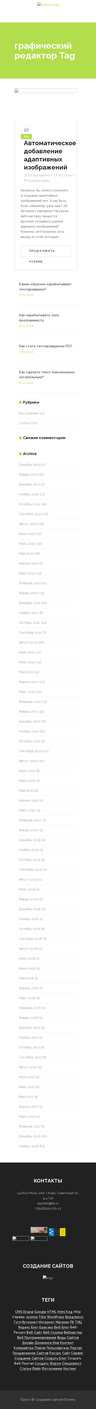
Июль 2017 (27, 1077)
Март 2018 (27, 998)
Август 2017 (28, 1067)
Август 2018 (28, 948)
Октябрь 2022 (29, 504)
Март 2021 (27, 692)
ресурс (55, 1353)
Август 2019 (28, 879)
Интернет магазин (54, 1322)
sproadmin (41, 175)
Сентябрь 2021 (30, 632)
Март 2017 (27, 1116)
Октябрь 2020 (29, 741)
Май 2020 (26, 790)
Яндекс (24, 1327)
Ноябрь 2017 (28, 1037)
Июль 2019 (27, 889)
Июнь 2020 (27, 781)
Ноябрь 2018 (29, 919)
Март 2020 (27, 810)
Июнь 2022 (27, 543)
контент (67, 1343)
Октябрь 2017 (29, 1047)
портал (76, 1348)
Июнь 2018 (27, 968)
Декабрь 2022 (30, 484)
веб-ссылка (53, 1332)
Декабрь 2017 (29, 1027)
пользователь (58, 1348)
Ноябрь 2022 (29, 494)
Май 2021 (26, 672)
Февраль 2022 (30, 583)
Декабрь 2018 (30, 909)
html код (65, 1312)
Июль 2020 (27, 771)
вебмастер (73, 1332)
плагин (40, 1348)
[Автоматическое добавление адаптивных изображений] (46, 104)
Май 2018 (26, 978)
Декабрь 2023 (30, 464)
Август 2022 (28, 524)
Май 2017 (26, 1097)
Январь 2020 (28, 830)
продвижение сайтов (30, 1353)
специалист (72, 1363)
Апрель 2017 (28, 1106)
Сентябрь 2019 (30, 869)
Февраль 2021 (30, 701)
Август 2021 (28, 642)
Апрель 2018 (28, 988)
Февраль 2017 (30, 1126)
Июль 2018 (27, 958)
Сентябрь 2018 (30, 939)
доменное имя (47, 1343)
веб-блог (61, 1327)
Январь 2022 (28, 593)
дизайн (28, 1343)
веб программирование (36, 1337)
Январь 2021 (28, 711)
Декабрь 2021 (29, 603)
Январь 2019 (28, 899)
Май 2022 (26, 553)
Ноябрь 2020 (29, 731)
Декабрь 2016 (30, 1136)
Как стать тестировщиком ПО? (45, 346)
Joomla (32, 1317)
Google (40, 1312)
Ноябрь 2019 (29, 850)
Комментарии (39, 180)
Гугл (17, 1322)
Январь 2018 (28, 1018)
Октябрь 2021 (29, 622)
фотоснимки (52, 1368)
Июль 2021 (27, 652)
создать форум (48, 1363)
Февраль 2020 (30, 820)
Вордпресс (74, 1317)
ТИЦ (78, 1322)
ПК (72, 1322)
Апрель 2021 (28, 682)
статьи (25, 1368)
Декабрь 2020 (30, 721)
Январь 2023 (28, 474)
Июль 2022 (27, 534)
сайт (66, 1353)
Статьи (67, 175)
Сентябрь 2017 (30, 1057)
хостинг (69, 1368)
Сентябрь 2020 (30, 751)
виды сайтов (68, 1337)
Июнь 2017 (27, 1087)
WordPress (55, 1317)
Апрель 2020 (29, 800)
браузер (46, 1327)
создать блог (55, 1358)
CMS (18, 1312)
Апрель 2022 (28, 563)
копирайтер (24, 1348)
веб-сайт (34, 1332)
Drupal (28, 1312)
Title (42, 1317)
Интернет (30, 1322)
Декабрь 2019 (30, 840)
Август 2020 (28, 761)
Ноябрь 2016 (29, 1146)
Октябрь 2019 (29, 860)
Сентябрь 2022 (30, 514)
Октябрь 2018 (29, 929)
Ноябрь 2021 (28, 613)
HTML (52, 1312)
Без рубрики (28, 413)
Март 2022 (27, 573)
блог (35, 1327)
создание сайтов (29, 1358)
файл (36, 1368)
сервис (77, 1353)
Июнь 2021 (27, 662)
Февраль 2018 (30, 1008)
